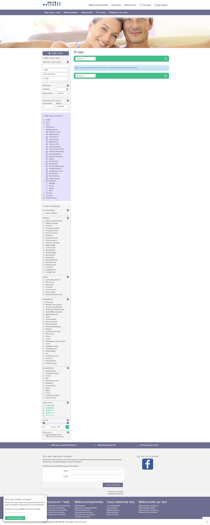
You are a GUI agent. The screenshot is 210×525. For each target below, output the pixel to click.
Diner (47, 125)
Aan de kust (50, 282)
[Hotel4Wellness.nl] (52, 3)
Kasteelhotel (50, 257)
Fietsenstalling (51, 351)
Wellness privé (54, 134)
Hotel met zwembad (53, 243)
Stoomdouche (50, 386)
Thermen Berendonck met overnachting (56, 506)
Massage (52, 183)
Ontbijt (48, 120)
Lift (47, 353)
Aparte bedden (51, 371)
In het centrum (51, 289)
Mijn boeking (162, 5)
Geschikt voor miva (52, 356)
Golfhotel (49, 226)
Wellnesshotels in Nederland (148, 506)
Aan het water (50, 292)
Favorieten (147, 5)
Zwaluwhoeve (54, 139)
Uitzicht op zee (51, 398)
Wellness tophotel (52, 223)
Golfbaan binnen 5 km (53, 280)
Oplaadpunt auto (51, 349)
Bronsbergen (53, 164)
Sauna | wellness (51, 213)
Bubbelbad (49, 383)
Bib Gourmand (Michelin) (54, 307)
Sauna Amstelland (55, 154)
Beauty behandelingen (53, 326)
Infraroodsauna (51, 319)
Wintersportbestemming (54, 294)
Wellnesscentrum (52, 130)
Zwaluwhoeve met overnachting (54, 508)
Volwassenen (47, 103)
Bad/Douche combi (52, 381)
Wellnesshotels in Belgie (147, 508)
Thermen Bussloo (55, 147)
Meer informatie (81, 522)
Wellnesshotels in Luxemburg (149, 510)
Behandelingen (51, 181)
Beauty (51, 186)
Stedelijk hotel (50, 272)
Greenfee (49, 193)
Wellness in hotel (54, 132)
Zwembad (49, 195)
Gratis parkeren (51, 361)
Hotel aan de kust (51, 238)
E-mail (65, 476)
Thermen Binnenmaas (56, 166)
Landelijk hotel (50, 270)
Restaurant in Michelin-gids (55, 309)
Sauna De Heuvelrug (56, 156)
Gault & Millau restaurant (54, 312)
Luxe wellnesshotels (114, 506)
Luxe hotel (49, 267)
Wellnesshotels (87, 12)
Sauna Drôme (53, 161)
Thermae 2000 (54, 144)
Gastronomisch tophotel (54, 221)
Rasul (50, 191)
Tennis (48, 339)
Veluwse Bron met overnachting (53, 512)
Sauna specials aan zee (82, 510)
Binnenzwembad (51, 322)
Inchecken (46, 89)
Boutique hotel (51, 265)
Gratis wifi (49, 358)
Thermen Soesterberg (56, 151)
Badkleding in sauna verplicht (55, 341)
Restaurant (49, 302)
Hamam (51, 188)
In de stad (49, 287)
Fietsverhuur (50, 127)
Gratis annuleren (51, 198)
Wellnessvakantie (112, 512)
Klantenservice (130, 5)
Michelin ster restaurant (54, 305)
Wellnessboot (53, 142)
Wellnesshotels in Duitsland (148, 512)
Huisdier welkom (51, 363)
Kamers (58, 103)
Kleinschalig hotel (52, 260)
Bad (47, 378)
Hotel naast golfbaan (53, 228)
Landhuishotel (50, 248)
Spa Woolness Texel (56, 171)
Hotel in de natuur (52, 233)
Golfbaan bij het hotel (53, 331)
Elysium (51, 159)
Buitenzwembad (51, 324)
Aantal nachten (48, 93)
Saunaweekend (112, 508)
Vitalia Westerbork (55, 169)
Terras (48, 344)
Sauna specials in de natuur (84, 512)
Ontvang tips (116, 5)
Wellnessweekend (71, 12)
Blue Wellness (53, 173)
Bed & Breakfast (51, 253)
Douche (48, 376)
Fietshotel (49, 235)
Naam (66, 471)
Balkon (48, 390)
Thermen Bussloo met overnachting (55, 510)
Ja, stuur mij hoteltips (113, 485)
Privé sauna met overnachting (85, 514)
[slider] (44, 423)
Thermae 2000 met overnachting (54, 514)
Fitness (48, 336)
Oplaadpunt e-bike (52, 346)
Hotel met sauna (51, 240)
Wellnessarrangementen (98, 5)
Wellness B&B (50, 245)
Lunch (48, 122)
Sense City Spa (54, 176)
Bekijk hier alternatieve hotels (127, 68)
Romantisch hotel (52, 231)
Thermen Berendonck (56, 149)
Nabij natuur (50, 285)
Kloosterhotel (50, 255)
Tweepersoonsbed (52, 373)
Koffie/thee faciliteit (52, 395)
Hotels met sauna (112, 514)
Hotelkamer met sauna (118, 12)
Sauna (48, 317)
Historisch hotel (51, 262)
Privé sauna (101, 12)
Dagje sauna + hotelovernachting (86, 508)
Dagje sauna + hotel (52, 12)
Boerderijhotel (50, 250)
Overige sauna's (54, 178)
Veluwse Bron (53, 137)
